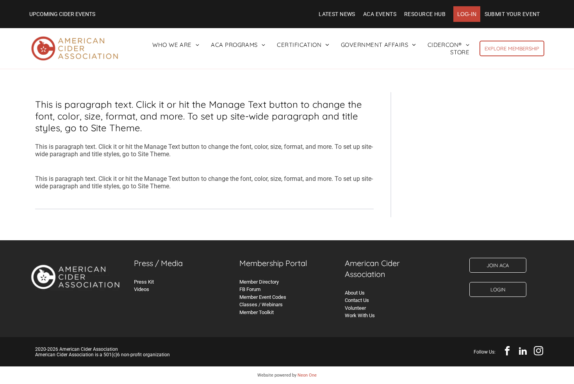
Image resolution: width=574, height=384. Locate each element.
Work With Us (360, 315)
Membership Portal (273, 263)
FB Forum (249, 289)
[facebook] (507, 352)
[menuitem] (337, 14)
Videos (141, 289)
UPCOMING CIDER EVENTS (62, 14)
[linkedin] (522, 352)
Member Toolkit (256, 312)
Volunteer (355, 308)
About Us (355, 293)
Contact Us (357, 300)
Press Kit (144, 282)
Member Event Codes (262, 297)
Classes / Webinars (261, 304)
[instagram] (538, 352)
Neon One (307, 375)
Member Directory (259, 282)
